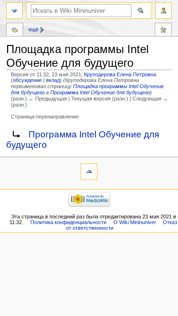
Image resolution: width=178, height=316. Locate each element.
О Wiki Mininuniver (134, 222)
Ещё (33, 29)
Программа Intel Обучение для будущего (100, 92)
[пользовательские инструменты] (163, 10)
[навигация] (14, 10)
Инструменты (163, 30)
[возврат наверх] (89, 171)
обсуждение (27, 80)
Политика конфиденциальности (68, 222)
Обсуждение (15, 30)
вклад (53, 80)
